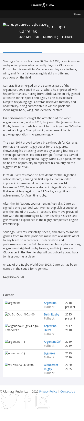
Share (77, 14)
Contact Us (67, 391)
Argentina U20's (50, 328)
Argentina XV (52, 342)
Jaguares (49, 353)
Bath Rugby (51, 314)
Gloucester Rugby (51, 367)
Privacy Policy (48, 391)
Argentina (50, 303)
